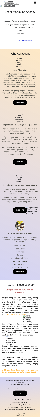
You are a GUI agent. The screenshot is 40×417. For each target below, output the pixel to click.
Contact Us (20, 393)
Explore (20, 162)
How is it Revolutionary (24, 40)
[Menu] (35, 3)
